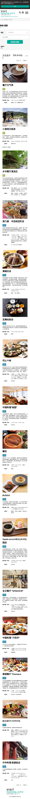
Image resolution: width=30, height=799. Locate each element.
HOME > (2, 19)
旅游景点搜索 (15, 42)
